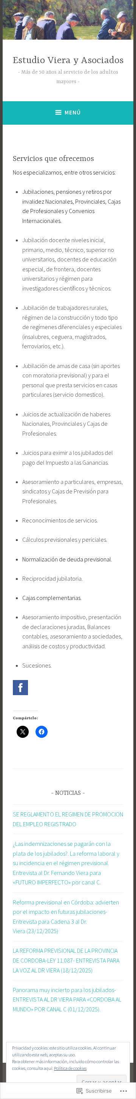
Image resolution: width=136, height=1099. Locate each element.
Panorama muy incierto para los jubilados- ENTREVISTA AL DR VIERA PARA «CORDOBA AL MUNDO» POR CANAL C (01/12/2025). (67, 999)
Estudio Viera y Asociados (68, 60)
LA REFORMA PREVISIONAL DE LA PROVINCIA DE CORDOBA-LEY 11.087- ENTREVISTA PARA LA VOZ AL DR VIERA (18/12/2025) (66, 960)
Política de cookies (70, 1068)
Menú (73, 112)
